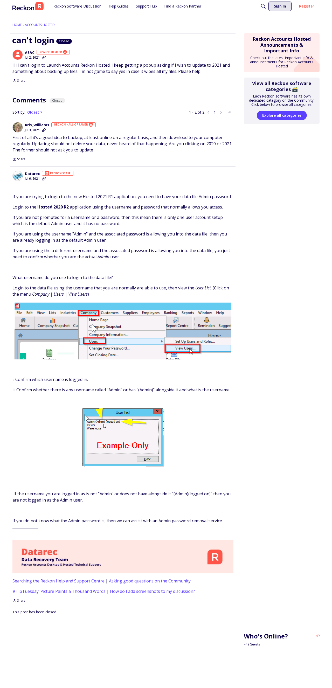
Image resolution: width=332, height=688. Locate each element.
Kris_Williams (37, 125)
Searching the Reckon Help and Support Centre (58, 581)
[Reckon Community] (28, 6)
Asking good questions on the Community (150, 581)
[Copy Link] (44, 57)
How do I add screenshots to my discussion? (152, 591)
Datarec (32, 173)
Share (18, 81)
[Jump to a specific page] (229, 112)
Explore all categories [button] (281, 115)
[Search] (263, 6)
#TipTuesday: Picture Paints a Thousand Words (59, 591)
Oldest (33, 112)
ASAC (29, 52)
